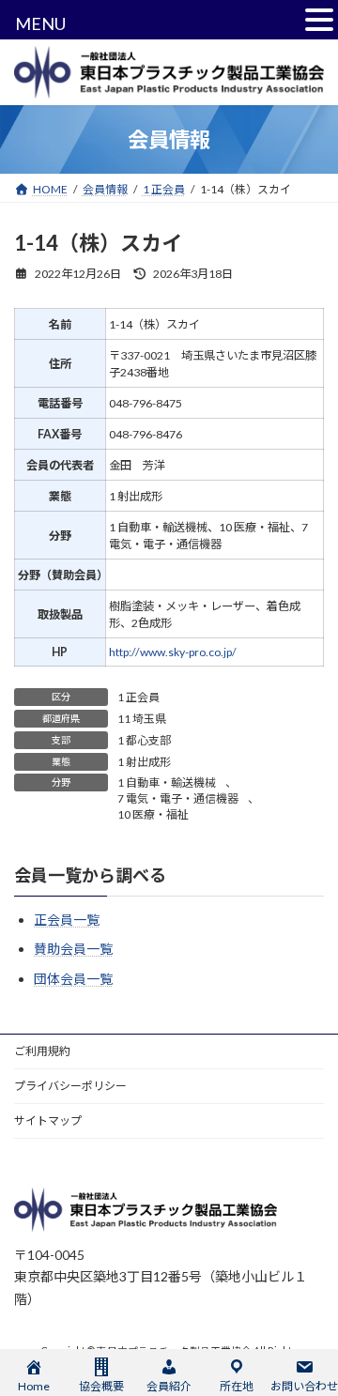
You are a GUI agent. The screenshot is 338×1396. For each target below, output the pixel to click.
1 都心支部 (144, 740)
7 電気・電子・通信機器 (177, 798)
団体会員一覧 (73, 979)
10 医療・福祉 (153, 814)
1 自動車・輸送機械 (166, 782)
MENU (40, 23)
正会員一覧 (67, 920)
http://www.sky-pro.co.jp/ (173, 652)
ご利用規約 (42, 1051)
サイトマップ (48, 1120)
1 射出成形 (144, 762)
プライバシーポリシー (70, 1086)
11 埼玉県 (141, 719)
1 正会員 (138, 697)
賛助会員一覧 (73, 950)
